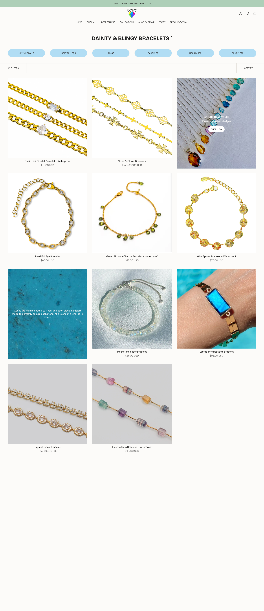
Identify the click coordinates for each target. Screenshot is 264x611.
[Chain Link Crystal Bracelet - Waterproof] (47, 118)
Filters (15, 68)
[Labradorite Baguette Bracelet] (216, 309)
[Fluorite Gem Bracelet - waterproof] (132, 404)
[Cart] (254, 13)
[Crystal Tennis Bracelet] (47, 404)
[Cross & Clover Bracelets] (132, 118)
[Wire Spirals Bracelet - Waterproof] (216, 213)
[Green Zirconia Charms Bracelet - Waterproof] (132, 213)
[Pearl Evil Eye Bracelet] (47, 213)
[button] (92, 22)
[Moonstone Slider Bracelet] (132, 309)
